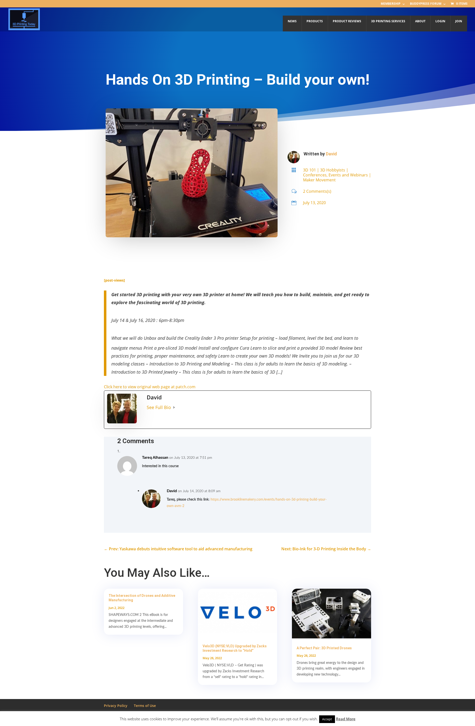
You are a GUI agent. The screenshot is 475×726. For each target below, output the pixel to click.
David (331, 153)
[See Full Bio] (174, 407)
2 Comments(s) (317, 191)
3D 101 (309, 170)
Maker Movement (319, 180)
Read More (346, 718)
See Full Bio (159, 407)
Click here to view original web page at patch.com (149, 386)
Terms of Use (145, 705)
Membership (391, 4)
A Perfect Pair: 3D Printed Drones (324, 648)
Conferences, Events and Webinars (335, 175)
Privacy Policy (115, 705)
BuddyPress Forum (425, 4)
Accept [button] (327, 719)
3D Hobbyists (332, 170)
